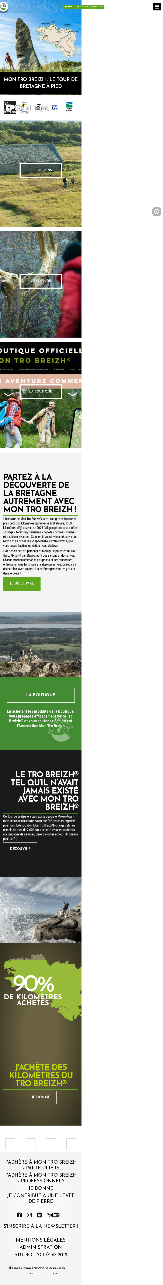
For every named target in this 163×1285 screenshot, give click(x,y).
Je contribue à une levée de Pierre (41, 1198)
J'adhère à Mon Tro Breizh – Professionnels (41, 1178)
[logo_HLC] (52, 1144)
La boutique (40, 391)
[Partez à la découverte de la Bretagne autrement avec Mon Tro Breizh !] (41, 644)
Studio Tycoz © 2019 (40, 1255)
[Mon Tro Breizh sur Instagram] (18, 109)
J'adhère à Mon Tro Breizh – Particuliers (41, 1165)
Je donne (41, 1097)
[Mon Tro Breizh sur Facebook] (9, 109)
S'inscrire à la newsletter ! (40, 1226)
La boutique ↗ (82, 7)
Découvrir (20, 849)
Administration (41, 1247)
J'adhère (68, 7)
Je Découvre (22, 583)
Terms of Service (43, 1273)
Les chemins (41, 170)
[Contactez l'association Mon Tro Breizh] (59, 6)
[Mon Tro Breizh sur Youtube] (41, 109)
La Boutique (40, 695)
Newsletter (97, 7)
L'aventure (41, 281)
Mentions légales (41, 1240)
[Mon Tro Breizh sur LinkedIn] (27, 109)
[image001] (31, 1144)
